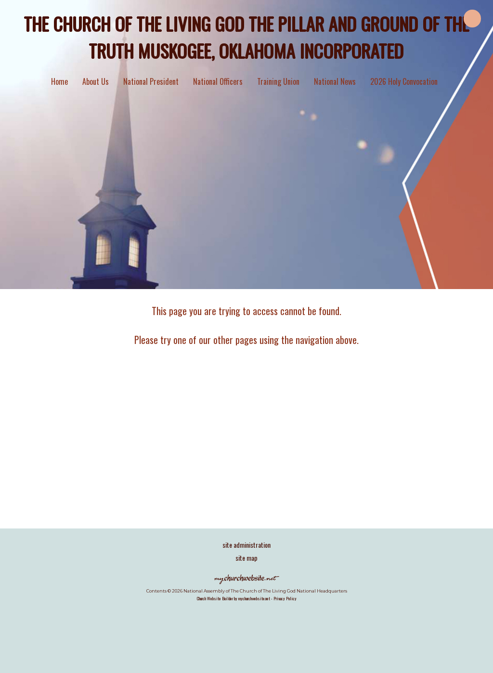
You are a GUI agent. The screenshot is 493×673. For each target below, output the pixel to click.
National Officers (218, 81)
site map (246, 558)
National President (151, 81)
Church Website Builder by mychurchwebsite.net (233, 598)
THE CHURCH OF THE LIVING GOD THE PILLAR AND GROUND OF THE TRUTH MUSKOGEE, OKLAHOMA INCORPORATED (246, 37)
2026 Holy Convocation (404, 81)
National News (335, 81)
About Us (95, 81)
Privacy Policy (285, 598)
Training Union (278, 81)
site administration (246, 545)
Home (59, 81)
